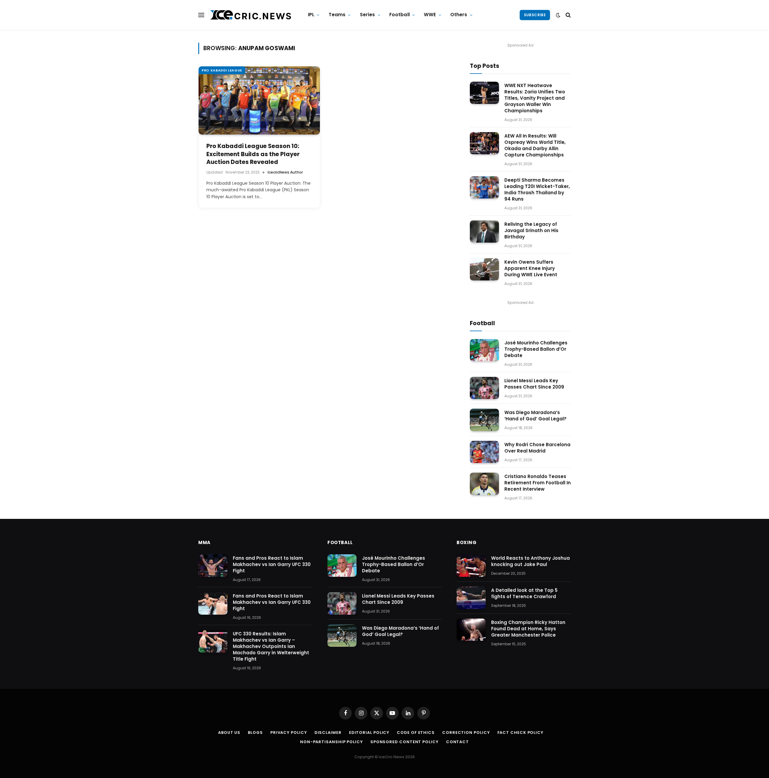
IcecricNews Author (285, 172)
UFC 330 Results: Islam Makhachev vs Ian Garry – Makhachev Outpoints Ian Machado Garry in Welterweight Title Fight (271, 646)
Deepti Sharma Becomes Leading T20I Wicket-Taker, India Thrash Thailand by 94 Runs (537, 189)
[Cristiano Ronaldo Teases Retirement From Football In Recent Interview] (484, 484)
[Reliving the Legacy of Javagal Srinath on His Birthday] (484, 231)
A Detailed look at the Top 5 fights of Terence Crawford (524, 593)
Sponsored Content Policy (404, 742)
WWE (430, 14)
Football (399, 14)
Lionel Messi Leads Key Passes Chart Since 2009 (534, 383)
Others (458, 14)
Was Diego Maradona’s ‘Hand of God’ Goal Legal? (535, 415)
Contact (457, 742)
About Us (229, 732)
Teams (337, 14)
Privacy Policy (288, 732)
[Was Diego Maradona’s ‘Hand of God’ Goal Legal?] (484, 420)
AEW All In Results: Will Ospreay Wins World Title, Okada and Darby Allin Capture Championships (535, 145)
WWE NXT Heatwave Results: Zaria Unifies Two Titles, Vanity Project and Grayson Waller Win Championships (534, 98)
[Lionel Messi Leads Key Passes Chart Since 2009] (484, 388)
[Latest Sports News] (251, 15)
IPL (311, 14)
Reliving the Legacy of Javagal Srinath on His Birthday (531, 230)
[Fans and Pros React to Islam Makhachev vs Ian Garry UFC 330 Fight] (212, 565)
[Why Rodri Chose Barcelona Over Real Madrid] (484, 452)
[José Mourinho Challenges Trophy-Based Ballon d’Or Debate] (484, 350)
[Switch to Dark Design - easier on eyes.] (558, 15)
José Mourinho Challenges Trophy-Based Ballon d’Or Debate (535, 349)
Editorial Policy (369, 732)
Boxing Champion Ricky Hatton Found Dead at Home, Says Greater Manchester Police (528, 628)
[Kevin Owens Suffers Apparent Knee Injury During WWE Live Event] (484, 269)
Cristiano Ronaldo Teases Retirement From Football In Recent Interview (537, 482)
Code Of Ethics (416, 732)
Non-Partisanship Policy (331, 742)
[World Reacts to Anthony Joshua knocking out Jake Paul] (471, 565)
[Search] (567, 15)
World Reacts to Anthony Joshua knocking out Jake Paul (530, 561)
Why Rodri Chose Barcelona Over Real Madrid (537, 447)
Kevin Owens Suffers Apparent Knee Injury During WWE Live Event (530, 268)
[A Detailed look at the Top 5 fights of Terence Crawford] (471, 597)
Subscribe (535, 14)
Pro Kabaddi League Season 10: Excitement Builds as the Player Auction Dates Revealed (252, 154)
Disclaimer (328, 732)
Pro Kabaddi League (222, 70)
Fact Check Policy (520, 732)
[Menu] (201, 15)
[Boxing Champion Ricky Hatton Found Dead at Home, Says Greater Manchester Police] (471, 630)
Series (367, 14)
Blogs (255, 732)
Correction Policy (466, 732)
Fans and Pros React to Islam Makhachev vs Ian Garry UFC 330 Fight (272, 564)
